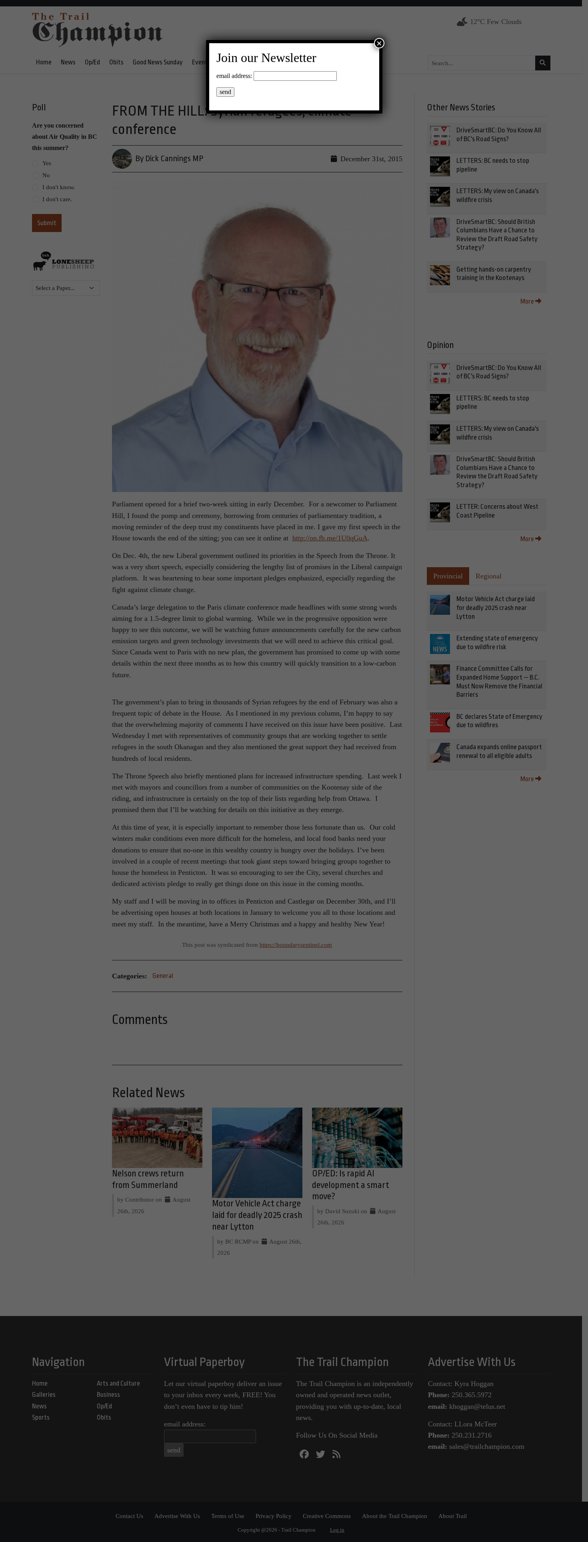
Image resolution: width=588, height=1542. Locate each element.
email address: (234, 75)
